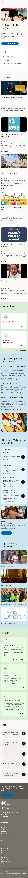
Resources (3, 831)
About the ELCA (5, 825)
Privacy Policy (4, 871)
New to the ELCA (5, 848)
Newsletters (4, 857)
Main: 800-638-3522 (6, 814)
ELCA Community (5, 859)
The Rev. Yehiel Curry (7, 370)
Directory (3, 853)
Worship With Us (5, 829)
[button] (25, 2)
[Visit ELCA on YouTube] (8, 808)
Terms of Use (10, 871)
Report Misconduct (5, 861)
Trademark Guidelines (18, 871)
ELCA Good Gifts (5, 836)
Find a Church (4, 850)
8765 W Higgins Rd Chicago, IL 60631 (10, 812)
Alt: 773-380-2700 (5, 817)
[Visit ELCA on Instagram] (5, 808)
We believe (4, 386)
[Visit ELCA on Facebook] (2, 808)
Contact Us (3, 863)
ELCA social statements (7, 400)
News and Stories (5, 834)
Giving (2, 838)
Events (3, 840)
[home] (5, 2)
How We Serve (4, 827)
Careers (3, 855)
